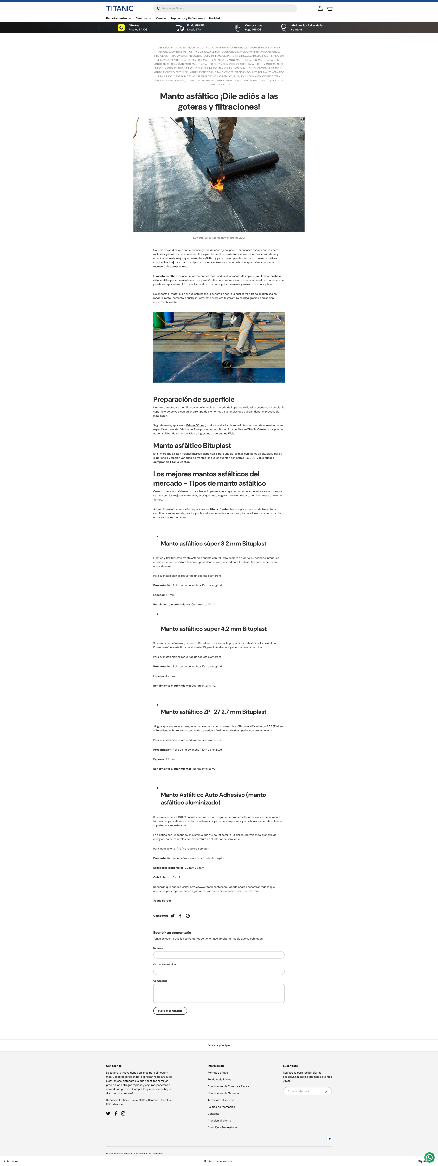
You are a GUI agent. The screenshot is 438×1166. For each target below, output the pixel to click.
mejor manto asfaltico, (224, 68)
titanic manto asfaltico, (256, 80)
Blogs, (187, 47)
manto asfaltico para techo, (244, 64)
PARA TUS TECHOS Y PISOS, (255, 68)
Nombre (158, 947)
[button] (330, 8)
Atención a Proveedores (222, 1127)
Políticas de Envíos (219, 1079)
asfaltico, (164, 47)
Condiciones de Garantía (223, 1093)
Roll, (237, 76)
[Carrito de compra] (169, 266)
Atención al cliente (219, 1120)
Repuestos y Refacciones (188, 18)
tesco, (172, 80)
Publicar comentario (170, 1010)
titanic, (181, 80)
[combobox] (225, 8)
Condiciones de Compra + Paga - (228, 1086)
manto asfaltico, (247, 59)
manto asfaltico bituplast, (209, 64)
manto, (231, 59)
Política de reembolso (221, 1107)
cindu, (195, 47)
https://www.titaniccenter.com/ (209, 887)
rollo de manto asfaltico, (257, 76)
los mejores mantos (177, 262)
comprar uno (178, 266)
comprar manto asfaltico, (229, 47)
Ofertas (161, 18)
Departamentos (116, 18)
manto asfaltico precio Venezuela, (186, 68)
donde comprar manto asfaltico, (258, 51)
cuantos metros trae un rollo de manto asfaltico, (204, 51)
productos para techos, (182, 76)
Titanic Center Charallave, (223, 80)
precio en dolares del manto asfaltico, (259, 72)
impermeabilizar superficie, (252, 55)
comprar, (206, 47)
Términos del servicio (221, 1100)
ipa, (184, 59)
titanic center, (196, 80)
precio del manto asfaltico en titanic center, (205, 72)
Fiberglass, (161, 55)
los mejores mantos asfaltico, (207, 59)
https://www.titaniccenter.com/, (190, 55)
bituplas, (177, 47)
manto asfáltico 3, (270, 59)
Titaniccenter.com (123, 1153)
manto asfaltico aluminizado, (173, 64)
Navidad (214, 18)
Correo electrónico (164, 964)
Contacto (213, 1114)
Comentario (160, 980)
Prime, (162, 76)
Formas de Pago (218, 1072)
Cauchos (142, 18)
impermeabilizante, (223, 55)
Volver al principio (219, 1045)
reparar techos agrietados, (216, 76)
